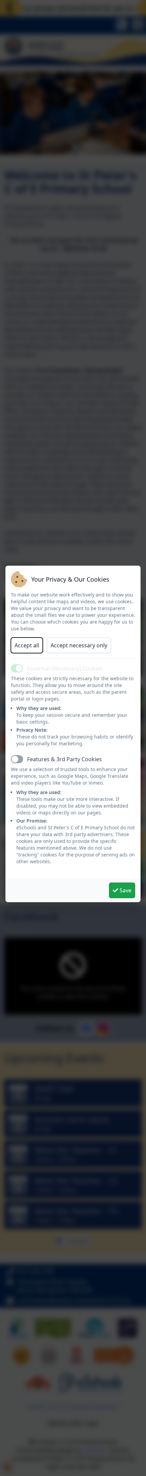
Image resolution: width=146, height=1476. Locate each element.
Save (124, 890)
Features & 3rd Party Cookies (64, 759)
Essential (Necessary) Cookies (65, 668)
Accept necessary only (79, 645)
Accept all (27, 645)
